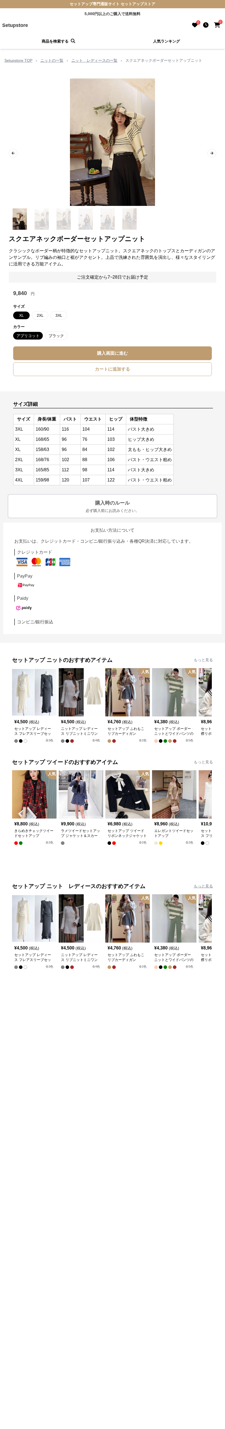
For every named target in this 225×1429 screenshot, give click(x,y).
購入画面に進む (112, 353)
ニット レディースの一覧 (94, 60)
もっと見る (203, 660)
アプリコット (28, 336)
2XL (40, 315)
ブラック (56, 336)
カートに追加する (112, 369)
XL (21, 315)
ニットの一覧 (51, 60)
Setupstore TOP (18, 60)
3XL (58, 315)
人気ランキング (166, 41)
